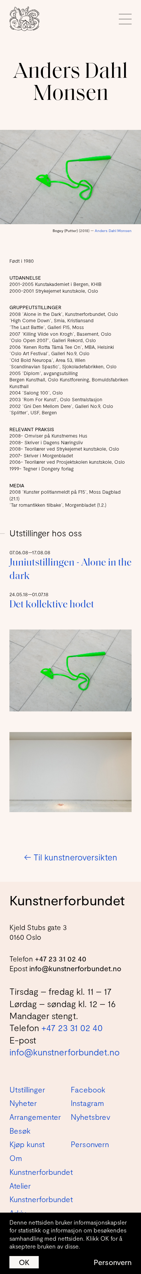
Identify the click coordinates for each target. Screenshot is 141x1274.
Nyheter (23, 1102)
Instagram (87, 1102)
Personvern (113, 1262)
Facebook (88, 1089)
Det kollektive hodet (51, 605)
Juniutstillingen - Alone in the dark (70, 570)
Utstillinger (27, 1089)
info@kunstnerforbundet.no (75, 968)
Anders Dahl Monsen (113, 230)
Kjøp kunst (27, 1144)
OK (24, 1262)
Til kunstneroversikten (70, 857)
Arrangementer (35, 1116)
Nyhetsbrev (90, 1116)
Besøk (19, 1130)
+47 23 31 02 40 (60, 958)
